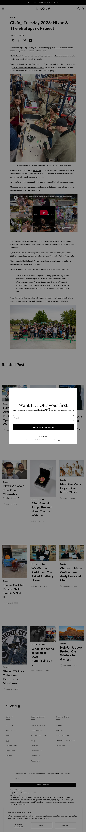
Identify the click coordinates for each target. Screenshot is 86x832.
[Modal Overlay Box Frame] (43, 416)
